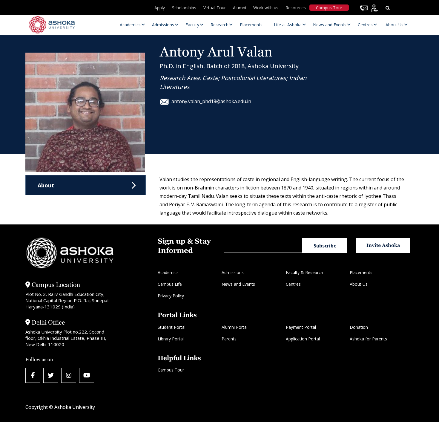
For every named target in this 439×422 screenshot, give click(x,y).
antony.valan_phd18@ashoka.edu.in (211, 101)
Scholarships (184, 7)
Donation (359, 327)
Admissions (233, 272)
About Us (359, 284)
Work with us (265, 7)
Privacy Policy (171, 296)
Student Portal (171, 327)
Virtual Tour (214, 7)
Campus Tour (329, 7)
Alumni (239, 7)
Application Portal (303, 339)
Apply (159, 7)
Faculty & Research (304, 272)
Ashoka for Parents (368, 339)
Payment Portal (301, 327)
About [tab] (46, 185)
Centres (293, 284)
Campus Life (170, 284)
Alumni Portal (235, 327)
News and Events (238, 284)
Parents (229, 339)
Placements (361, 272)
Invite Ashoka (383, 245)
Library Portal (171, 339)
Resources (295, 7)
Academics (168, 272)
